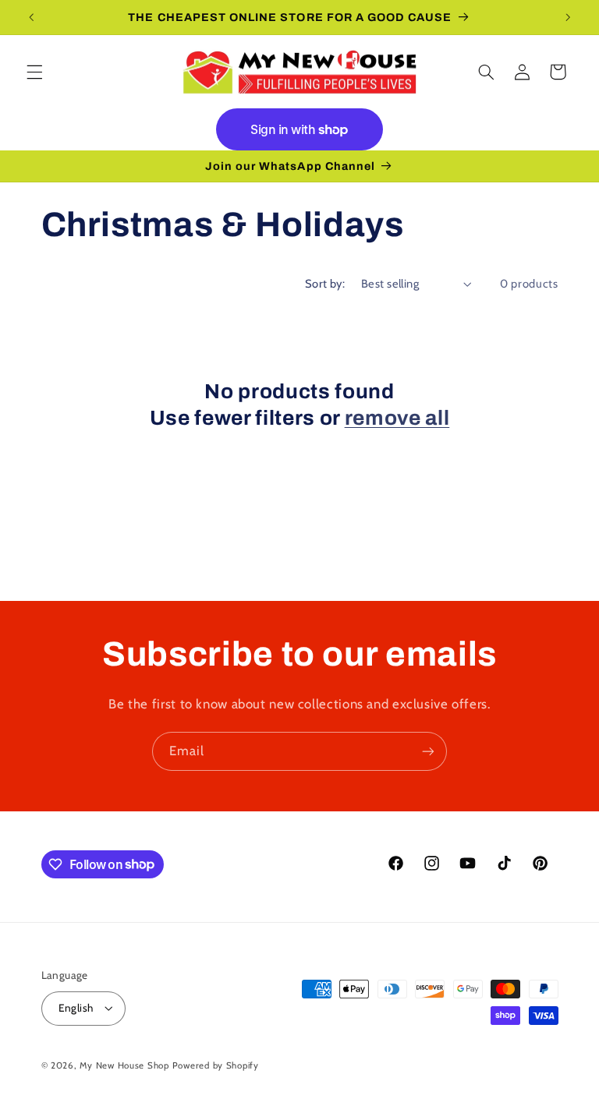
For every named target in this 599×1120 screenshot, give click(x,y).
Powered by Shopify (215, 1065)
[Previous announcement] (31, 17)
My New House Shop (124, 1065)
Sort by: (325, 284)
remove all (397, 418)
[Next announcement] (568, 17)
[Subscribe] (428, 751)
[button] (34, 72)
